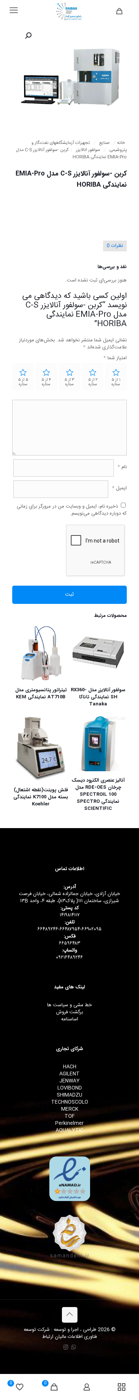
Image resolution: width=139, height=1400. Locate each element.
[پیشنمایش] (79, 667)
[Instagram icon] (66, 1347)
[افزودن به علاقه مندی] (79, 656)
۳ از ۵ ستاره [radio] (69, 382)
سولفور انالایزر (88, 150)
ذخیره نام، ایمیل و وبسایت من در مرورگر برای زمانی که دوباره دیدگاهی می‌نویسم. (72, 510)
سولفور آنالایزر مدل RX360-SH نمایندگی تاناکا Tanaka (98, 697)
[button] (27, 35)
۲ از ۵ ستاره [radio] (92, 382)
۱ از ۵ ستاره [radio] (116, 382)
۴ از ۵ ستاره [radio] (46, 382)
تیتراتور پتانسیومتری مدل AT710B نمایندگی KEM (41, 693)
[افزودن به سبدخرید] (79, 634)
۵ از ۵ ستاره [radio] (23, 382)
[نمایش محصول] (79, 645)
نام (122, 467)
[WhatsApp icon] (73, 1347)
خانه (121, 143)
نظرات (115, 246)
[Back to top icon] (69, 1315)
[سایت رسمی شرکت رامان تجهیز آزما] (69, 11)
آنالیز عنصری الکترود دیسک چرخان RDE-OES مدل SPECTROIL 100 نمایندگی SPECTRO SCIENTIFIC (98, 794)
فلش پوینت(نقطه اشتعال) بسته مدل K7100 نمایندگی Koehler (40, 797)
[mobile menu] (13, 11)
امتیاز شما (115, 358)
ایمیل (119, 488)
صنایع (104, 143)
